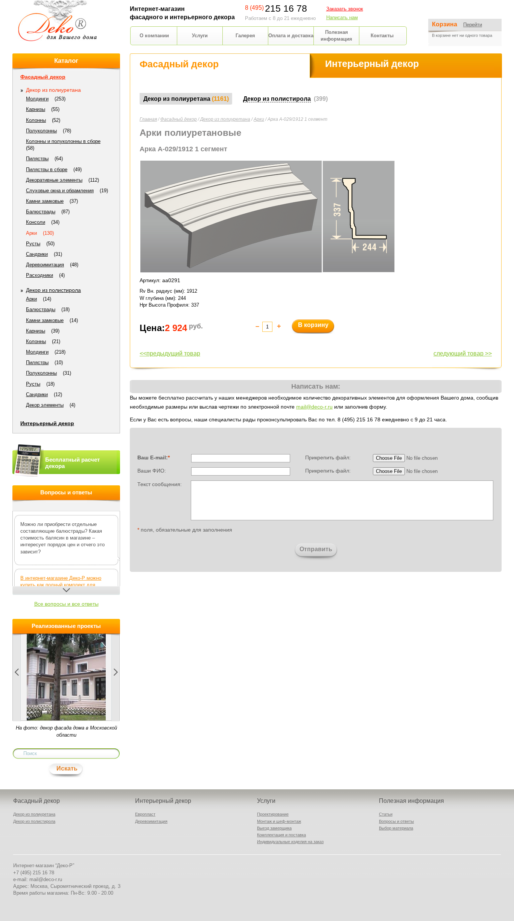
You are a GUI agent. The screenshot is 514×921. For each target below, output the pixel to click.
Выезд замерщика (274, 828)
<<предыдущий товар (170, 353)
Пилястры (37, 158)
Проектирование (273, 814)
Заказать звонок (344, 9)
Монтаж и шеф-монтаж (279, 821)
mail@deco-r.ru (314, 407)
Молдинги (37, 99)
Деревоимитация (45, 264)
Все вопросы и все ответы (66, 604)
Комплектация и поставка (281, 835)
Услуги (200, 35)
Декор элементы (45, 405)
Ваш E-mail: (153, 457)
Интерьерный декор (47, 423)
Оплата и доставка (290, 35)
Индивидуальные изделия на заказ (290, 841)
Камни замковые (45, 201)
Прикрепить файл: (328, 457)
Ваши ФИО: (151, 471)
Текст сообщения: (159, 484)
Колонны (36, 120)
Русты (33, 243)
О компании (154, 35)
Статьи (385, 814)
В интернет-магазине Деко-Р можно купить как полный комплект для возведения (60, 584)
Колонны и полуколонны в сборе (63, 141)
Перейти (472, 24)
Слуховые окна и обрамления (60, 190)
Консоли (35, 222)
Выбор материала (396, 828)
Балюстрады (40, 211)
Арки (259, 119)
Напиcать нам (342, 17)
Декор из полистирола (53, 290)
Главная (148, 119)
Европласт (145, 814)
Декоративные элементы (54, 180)
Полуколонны (41, 131)
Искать (67, 768)
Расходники (39, 275)
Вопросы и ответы (396, 821)
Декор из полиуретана (225, 119)
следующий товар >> (462, 353)
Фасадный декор (178, 119)
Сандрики (37, 254)
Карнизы (35, 109)
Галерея (245, 35)
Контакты (382, 35)
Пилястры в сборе (46, 169)
